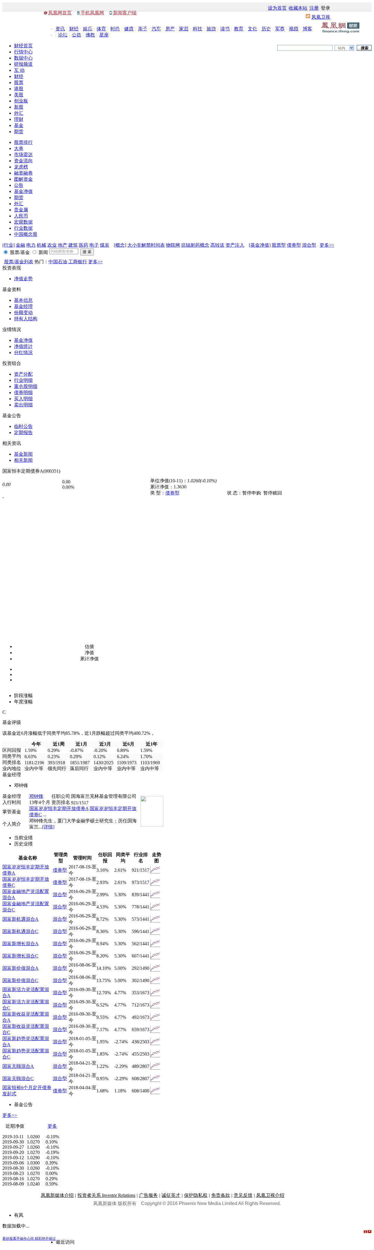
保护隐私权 (195, 1195)
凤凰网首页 (60, 12)
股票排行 (23, 142)
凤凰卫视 (320, 17)
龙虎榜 (21, 166)
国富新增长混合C (20, 955)
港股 (18, 88)
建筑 (73, 245)
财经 (74, 28)
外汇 (18, 113)
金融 (20, 245)
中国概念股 (25, 234)
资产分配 (23, 374)
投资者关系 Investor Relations (106, 1195)
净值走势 (23, 278)
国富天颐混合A (18, 1066)
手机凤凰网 (92, 12)
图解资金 (23, 179)
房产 (170, 28)
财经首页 (23, 45)
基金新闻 (23, 454)
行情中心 (23, 51)
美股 (18, 94)
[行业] (8, 245)
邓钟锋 (36, 796)
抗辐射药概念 (195, 245)
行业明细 (23, 380)
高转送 (217, 245)
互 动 (19, 70)
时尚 (115, 28)
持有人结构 (25, 318)
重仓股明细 (25, 386)
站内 (341, 48)
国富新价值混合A (20, 968)
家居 (183, 28)
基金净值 (23, 191)
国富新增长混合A (20, 943)
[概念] (120, 245)
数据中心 (23, 57)
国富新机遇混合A (20, 919)
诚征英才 (171, 1195)
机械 (41, 245)
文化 (252, 28)
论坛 (62, 34)
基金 (18, 125)
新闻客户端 (124, 12)
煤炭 (104, 245)
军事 (280, 28)
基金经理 (23, 306)
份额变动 (23, 312)
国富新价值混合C (20, 980)
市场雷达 (23, 154)
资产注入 (235, 245)
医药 (83, 245)
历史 (266, 28)
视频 (293, 28)
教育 (238, 28)
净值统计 (23, 346)
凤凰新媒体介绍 (57, 1195)
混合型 (309, 245)
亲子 (142, 28)
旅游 (211, 28)
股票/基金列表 (18, 261)
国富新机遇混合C (20, 931)
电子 (94, 245)
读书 (225, 28)
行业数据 (23, 228)
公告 (18, 185)
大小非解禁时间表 (146, 245)
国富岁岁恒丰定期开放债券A (59, 808)
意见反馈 (243, 1195)
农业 (52, 245)
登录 (325, 8)
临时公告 (23, 426)
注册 (314, 8)
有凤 (18, 1215)
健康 (129, 28)
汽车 (156, 28)
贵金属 (21, 209)
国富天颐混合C (18, 1078)
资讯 (60, 28)
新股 (18, 107)
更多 (52, 1126)
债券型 (294, 245)
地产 (62, 245)
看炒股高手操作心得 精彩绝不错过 (29, 1239)
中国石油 (58, 261)
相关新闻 (23, 460)
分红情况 (23, 352)
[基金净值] (260, 245)
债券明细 (23, 392)
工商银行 (77, 261)
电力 (31, 245)
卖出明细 (23, 404)
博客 (307, 28)
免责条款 (220, 1195)
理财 (18, 119)
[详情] (48, 826)
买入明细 (23, 398)
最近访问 (65, 1241)
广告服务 (148, 1195)
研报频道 (23, 64)
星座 (104, 34)
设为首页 (277, 8)
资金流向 (23, 160)
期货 (18, 131)
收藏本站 (298, 8)
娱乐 (87, 28)
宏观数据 (23, 222)
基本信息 (23, 300)
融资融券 (23, 172)
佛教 (90, 34)
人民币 (21, 215)
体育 (101, 28)
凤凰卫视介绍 (270, 1195)
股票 (18, 82)
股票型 (279, 245)
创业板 (21, 100)
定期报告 (23, 432)
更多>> (327, 245)
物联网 (173, 245)
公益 (76, 34)
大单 (18, 148)
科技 (197, 28)
